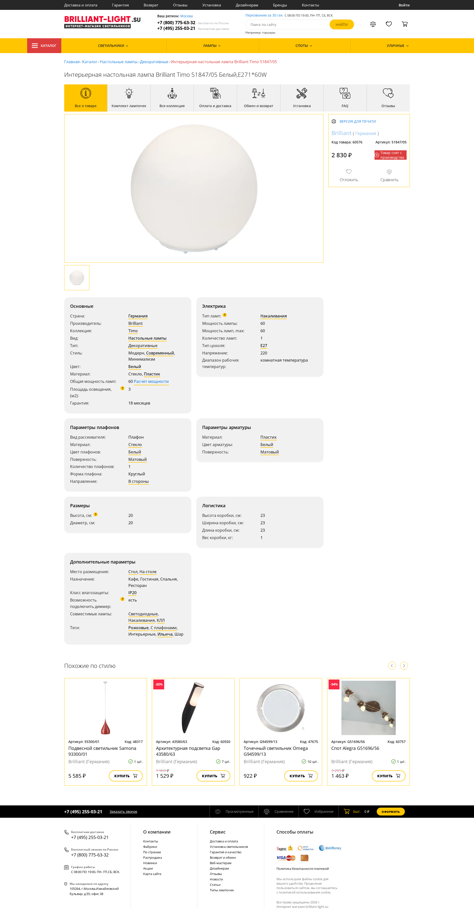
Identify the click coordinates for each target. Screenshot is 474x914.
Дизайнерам (247, 4)
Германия (138, 316)
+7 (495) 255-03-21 (193, 28)
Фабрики (150, 846)
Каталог (49, 45)
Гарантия (120, 4)
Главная (72, 61)
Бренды (280, 4)
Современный (160, 353)
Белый (134, 366)
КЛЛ (161, 620)
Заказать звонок (123, 811)
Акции (148, 868)
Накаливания (273, 316)
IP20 (132, 592)
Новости (216, 879)
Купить (122, 776)
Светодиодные (143, 614)
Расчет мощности (151, 381)
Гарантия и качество (225, 852)
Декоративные (154, 61)
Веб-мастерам (221, 863)
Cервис (218, 832)
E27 (263, 345)
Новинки (150, 863)
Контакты (310, 4)
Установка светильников (229, 846)
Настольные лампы (119, 61)
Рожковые (138, 627)
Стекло (135, 444)
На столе (148, 571)
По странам (152, 852)
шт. (357, 811)
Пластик (152, 374)
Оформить (391, 812)
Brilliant (135, 323)
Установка (211, 4)
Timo (133, 330)
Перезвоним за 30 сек (264, 15)
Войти (404, 5)
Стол (133, 571)
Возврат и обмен (223, 857)
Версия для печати (358, 121)
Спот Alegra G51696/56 (355, 748)
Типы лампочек (222, 890)
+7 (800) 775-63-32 (193, 22)
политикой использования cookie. (305, 892)
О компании (157, 832)
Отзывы (180, 4)
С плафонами (164, 627)
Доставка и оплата (80, 4)
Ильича (165, 634)
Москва (186, 16)
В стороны (138, 481)
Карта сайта (152, 874)
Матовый (137, 459)
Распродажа (152, 857)
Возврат (151, 4)
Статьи (215, 884)
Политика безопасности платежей (302, 868)
